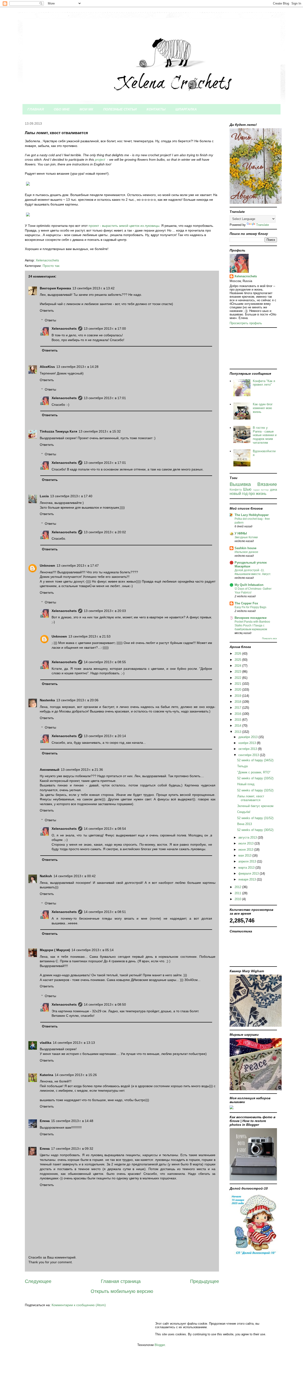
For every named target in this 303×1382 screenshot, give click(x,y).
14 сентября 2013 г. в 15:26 (76, 1075)
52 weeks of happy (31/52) (255, 818)
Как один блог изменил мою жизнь (263, 407)
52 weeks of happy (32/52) (255, 790)
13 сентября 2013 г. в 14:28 (77, 367)
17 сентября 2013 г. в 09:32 (72, 1148)
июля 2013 (246, 843)
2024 (238, 665)
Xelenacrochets (64, 328)
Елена (45, 1121)
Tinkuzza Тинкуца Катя (58, 431)
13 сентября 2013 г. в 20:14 (105, 736)
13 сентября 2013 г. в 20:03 (105, 611)
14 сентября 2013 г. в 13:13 (74, 1042)
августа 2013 (248, 837)
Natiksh (46, 876)
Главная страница (121, 1281)
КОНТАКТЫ (156, 109)
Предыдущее (204, 1281)
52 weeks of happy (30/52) (255, 830)
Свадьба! (243, 812)
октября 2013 (248, 749)
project (100, 159)
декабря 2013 (248, 737)
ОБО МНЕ (62, 109)
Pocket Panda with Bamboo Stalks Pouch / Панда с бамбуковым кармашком (252, 625)
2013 (238, 732)
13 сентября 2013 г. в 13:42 (93, 288)
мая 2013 (245, 855)
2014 (238, 725)
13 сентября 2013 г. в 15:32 (100, 431)
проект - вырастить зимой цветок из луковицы (124, 226)
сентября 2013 (249, 755)
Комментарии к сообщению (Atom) (79, 1305)
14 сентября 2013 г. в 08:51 (105, 912)
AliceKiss (47, 367)
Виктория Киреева (55, 288)
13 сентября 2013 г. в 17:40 (71, 496)
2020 (238, 689)
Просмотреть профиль (246, 323)
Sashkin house (245, 548)
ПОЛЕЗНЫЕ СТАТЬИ (120, 109)
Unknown (47, 565)
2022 (238, 678)
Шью (247, 489)
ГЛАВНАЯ (35, 109)
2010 (238, 899)
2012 (238, 887)
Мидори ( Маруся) (55, 950)
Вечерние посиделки (251, 618)
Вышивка (240, 484)
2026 (238, 653)
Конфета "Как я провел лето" (264, 383)
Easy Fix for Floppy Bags (250, 607)
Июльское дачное (246, 552)
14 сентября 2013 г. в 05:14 (92, 950)
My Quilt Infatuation (249, 585)
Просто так (51, 266)
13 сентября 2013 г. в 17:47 (78, 565)
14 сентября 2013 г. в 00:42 (74, 876)
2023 (238, 671)
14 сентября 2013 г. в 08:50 (105, 1004)
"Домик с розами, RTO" (254, 772)
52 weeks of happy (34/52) (255, 760)
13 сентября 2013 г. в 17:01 (105, 398)
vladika (45, 1042)
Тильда (242, 766)
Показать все (269, 638)
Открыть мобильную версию (122, 1291)
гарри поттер (261, 489)
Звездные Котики (246, 537)
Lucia (44, 496)
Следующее (38, 1281)
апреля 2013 (247, 861)
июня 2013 (246, 849)
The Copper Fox (246, 603)
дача (273, 489)
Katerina (46, 1075)
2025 (238, 659)
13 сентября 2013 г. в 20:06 (77, 700)
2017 (238, 707)
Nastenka (47, 700)
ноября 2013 (247, 743)
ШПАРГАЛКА (186, 109)
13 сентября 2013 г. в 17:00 (105, 328)
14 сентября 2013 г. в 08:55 (105, 662)
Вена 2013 (244, 824)
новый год (239, 494)
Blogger (160, 1345)
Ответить (47, 310)
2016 (238, 714)
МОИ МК (86, 109)
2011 (238, 893)
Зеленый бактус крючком (255, 806)
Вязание (267, 484)
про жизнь (257, 494)
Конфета (236, 489)
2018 (238, 701)
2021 (238, 683)
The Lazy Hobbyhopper (252, 515)
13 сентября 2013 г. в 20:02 (105, 532)
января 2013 (247, 879)
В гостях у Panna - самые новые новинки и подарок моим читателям (264, 435)
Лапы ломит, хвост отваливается (250, 798)
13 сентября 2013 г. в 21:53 (89, 636)
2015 (238, 719)
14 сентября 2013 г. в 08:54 (105, 828)
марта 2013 (246, 867)
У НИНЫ (241, 533)
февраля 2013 (249, 873)
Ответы (50, 320)
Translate (262, 225)
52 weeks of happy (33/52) (255, 778)
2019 (238, 696)
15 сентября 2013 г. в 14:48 (72, 1121)
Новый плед (245, 784)
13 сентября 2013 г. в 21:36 (82, 769)
